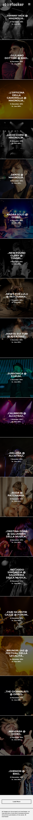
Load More (16, 801)
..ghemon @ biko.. (16, 772)
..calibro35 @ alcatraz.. (16, 414)
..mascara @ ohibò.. (16, 732)
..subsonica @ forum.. (16, 374)
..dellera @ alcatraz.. (16, 454)
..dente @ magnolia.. (16, 176)
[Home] (13, 4)
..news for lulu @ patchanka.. (16, 295)
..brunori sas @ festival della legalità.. (16, 653)
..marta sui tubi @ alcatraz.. (16, 335)
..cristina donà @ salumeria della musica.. (16, 534)
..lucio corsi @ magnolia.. (16, 136)
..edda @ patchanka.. (16, 494)
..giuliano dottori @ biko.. (16, 56)
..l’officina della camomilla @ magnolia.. (16, 96)
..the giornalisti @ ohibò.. (16, 693)
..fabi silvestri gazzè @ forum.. (16, 613)
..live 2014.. (17, 24)
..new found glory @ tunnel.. (17, 255)
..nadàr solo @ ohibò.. (16, 215)
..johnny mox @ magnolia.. (16, 17)
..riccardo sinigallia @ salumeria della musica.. (16, 573)
